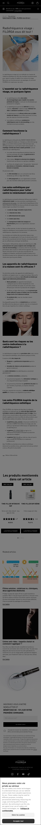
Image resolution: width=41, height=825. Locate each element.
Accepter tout (18, 821)
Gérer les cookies (18, 815)
